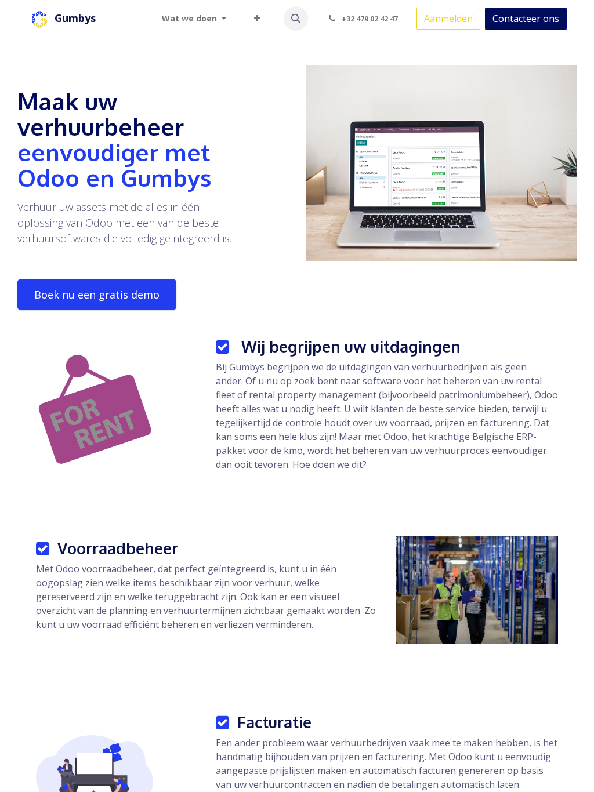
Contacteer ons (525, 18)
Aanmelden (448, 18)
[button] (296, 18)
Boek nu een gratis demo (97, 294)
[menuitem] (194, 18)
